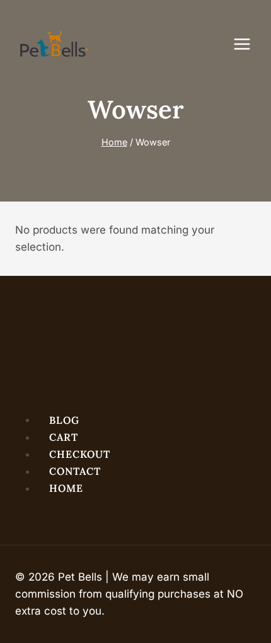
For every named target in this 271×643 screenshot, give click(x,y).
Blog (64, 419)
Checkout (79, 454)
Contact (75, 471)
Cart (63, 437)
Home (66, 488)
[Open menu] (248, 44)
